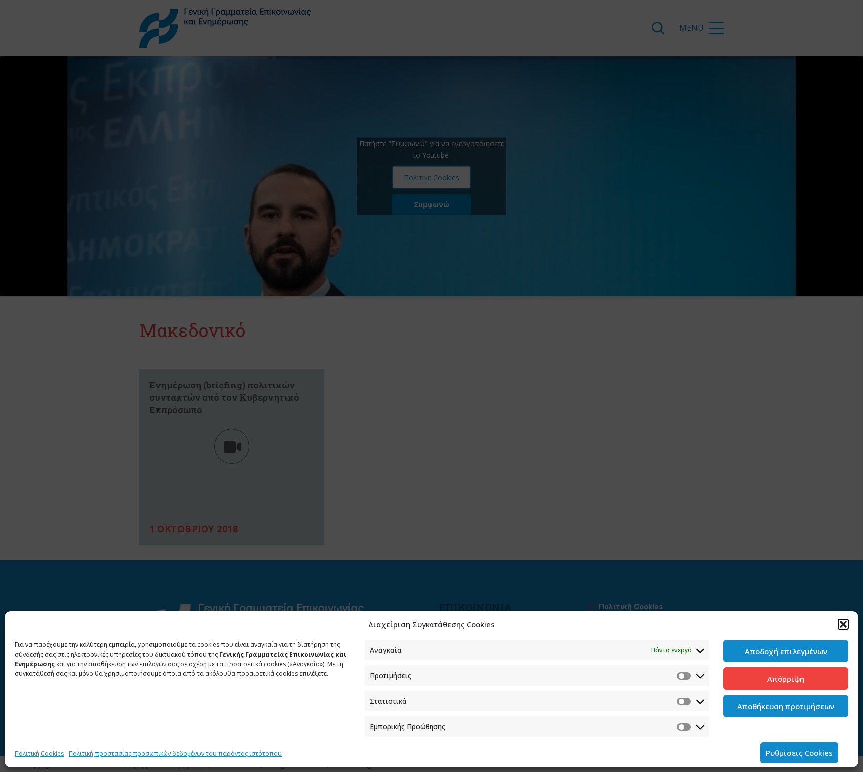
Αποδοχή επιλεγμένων (786, 651)
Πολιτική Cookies (39, 753)
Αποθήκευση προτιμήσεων (785, 706)
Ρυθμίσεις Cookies (799, 753)
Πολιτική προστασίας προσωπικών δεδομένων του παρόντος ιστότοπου (175, 753)
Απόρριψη (785, 679)
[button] (843, 624)
